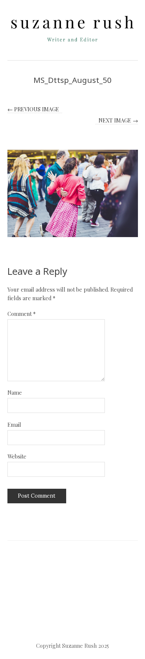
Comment (21, 313)
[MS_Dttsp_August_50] (72, 193)
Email (14, 424)
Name (14, 392)
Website (16, 456)
